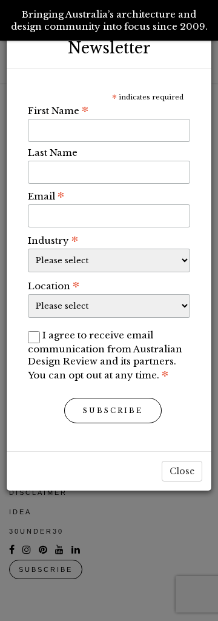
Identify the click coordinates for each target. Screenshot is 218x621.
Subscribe (113, 410)
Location (53, 285)
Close (182, 471)
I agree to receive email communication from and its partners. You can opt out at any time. (105, 355)
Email (46, 196)
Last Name (53, 152)
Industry (53, 240)
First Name (58, 110)
